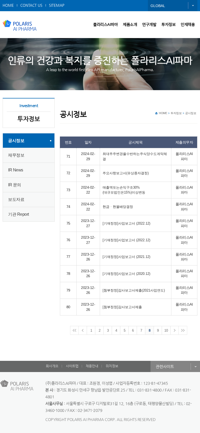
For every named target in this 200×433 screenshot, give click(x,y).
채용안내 (92, 366)
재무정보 (16, 155)
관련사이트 (165, 366)
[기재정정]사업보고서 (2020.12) (126, 274)
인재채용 (188, 24)
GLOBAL (158, 6)
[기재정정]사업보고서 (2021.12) (126, 257)
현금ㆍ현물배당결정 (118, 207)
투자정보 (168, 24)
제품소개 (130, 24)
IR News (15, 170)
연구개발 (149, 24)
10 (166, 330)
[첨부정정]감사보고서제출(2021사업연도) (134, 290)
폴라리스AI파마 (105, 24)
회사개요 (52, 366)
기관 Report (18, 214)
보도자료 (16, 199)
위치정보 (112, 366)
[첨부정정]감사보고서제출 (122, 307)
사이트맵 (72, 366)
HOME (8, 5)
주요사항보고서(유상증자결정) (126, 173)
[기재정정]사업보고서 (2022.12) (126, 223)
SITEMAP (56, 5)
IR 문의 (14, 185)
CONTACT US (31, 5)
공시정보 (16, 140)
